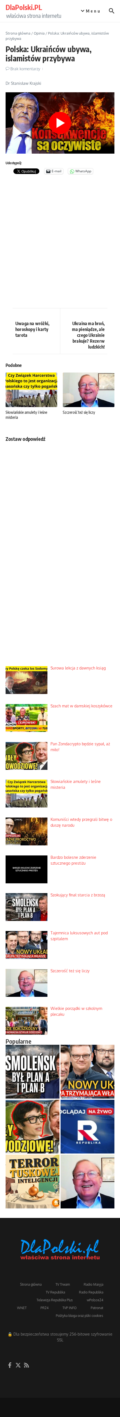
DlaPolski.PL (24, 7)
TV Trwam (63, 1284)
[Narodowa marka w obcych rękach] (32, 1181)
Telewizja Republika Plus (55, 1300)
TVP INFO (70, 1308)
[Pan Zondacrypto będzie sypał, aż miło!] (32, 1127)
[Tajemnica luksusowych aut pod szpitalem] (87, 1072)
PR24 (44, 1308)
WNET (22, 1308)
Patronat (97, 1308)
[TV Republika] (87, 1127)
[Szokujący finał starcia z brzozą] (32, 1072)
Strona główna (18, 33)
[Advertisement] (60, 243)
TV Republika (55, 1292)
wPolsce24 (95, 1300)
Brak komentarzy (25, 68)
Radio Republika (91, 1292)
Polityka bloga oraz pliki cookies (79, 1316)
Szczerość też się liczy (79, 412)
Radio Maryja (93, 1284)
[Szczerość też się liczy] (87, 1181)
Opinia (39, 33)
